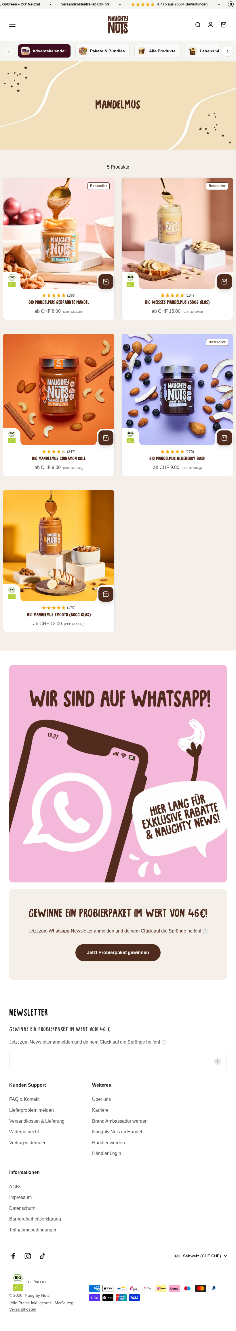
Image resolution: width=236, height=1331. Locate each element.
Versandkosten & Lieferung (36, 1121)
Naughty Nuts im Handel (117, 1131)
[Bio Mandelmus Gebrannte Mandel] (58, 249)
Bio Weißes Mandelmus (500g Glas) (177, 302)
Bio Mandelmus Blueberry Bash (177, 459)
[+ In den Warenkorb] (105, 281)
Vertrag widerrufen (28, 1142)
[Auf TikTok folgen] (42, 1256)
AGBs (15, 1186)
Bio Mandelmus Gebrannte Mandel (58, 302)
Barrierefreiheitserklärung (35, 1218)
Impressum (20, 1197)
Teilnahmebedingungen (33, 1229)
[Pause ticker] (231, 4)
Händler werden (108, 1142)
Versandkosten (22, 1309)
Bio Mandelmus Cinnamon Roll (59, 459)
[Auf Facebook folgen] (13, 1256)
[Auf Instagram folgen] (28, 1256)
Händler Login (106, 1153)
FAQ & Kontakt (24, 1099)
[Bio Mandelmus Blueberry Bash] (177, 405)
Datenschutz (22, 1208)
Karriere (100, 1110)
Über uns (101, 1099)
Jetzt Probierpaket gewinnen (118, 952)
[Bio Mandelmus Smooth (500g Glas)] (58, 561)
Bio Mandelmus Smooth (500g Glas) (59, 615)
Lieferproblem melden (31, 1110)
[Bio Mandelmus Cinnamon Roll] (58, 405)
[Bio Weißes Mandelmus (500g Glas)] (177, 249)
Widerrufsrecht (24, 1131)
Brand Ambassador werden (120, 1121)
